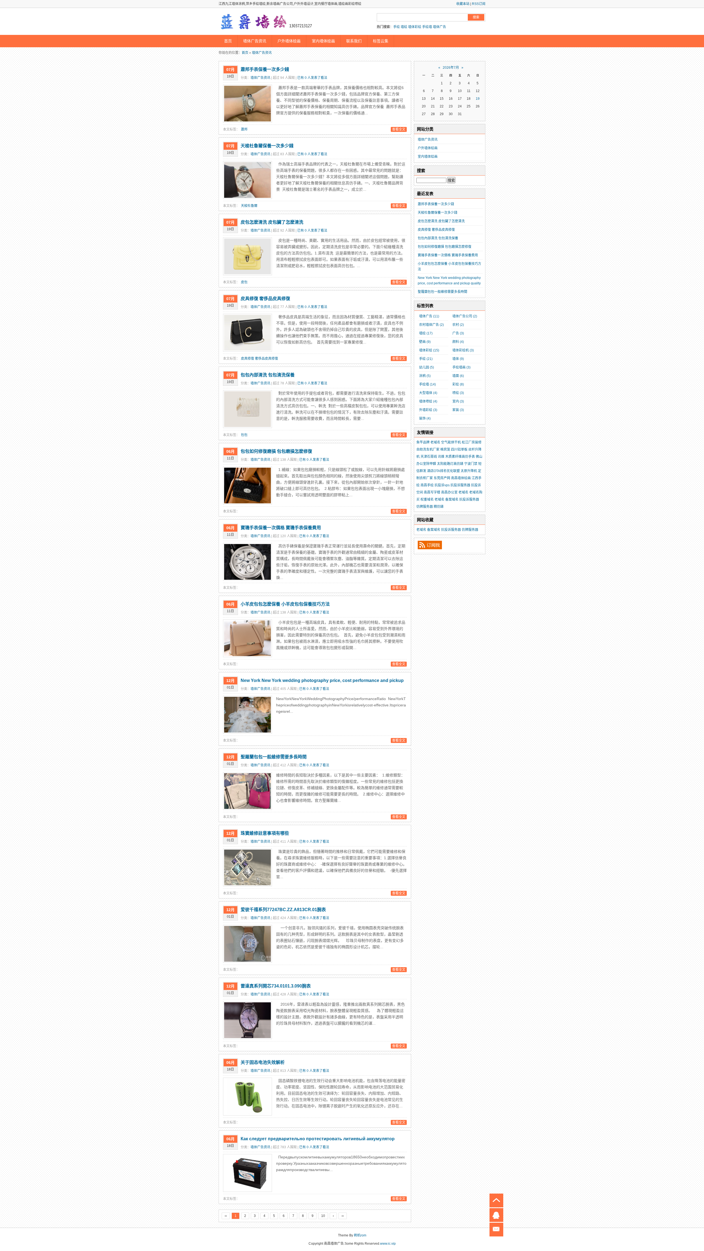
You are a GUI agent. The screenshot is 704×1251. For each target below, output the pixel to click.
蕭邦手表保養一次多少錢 (265, 69)
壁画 (425, 342)
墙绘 (404, 27)
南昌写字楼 (432, 492)
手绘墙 (427, 27)
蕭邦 (244, 129)
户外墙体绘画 (289, 41)
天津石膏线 (428, 457)
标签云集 (380, 41)
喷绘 (458, 393)
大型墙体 (428, 393)
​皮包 (244, 282)
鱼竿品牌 (423, 442)
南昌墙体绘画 (461, 478)
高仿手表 (468, 457)
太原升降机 (469, 471)
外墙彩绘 (428, 410)
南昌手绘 (427, 485)
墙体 (458, 359)
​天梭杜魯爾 (249, 206)
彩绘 (458, 384)
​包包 (244, 435)
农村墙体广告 (431, 325)
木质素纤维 (453, 457)
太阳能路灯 (445, 464)
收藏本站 (462, 4)
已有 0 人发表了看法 (312, 78)
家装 (458, 410)
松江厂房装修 (472, 442)
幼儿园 (426, 367)
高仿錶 (458, 464)
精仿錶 (439, 507)
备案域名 (451, 499)
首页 (228, 41)
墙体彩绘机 (463, 350)
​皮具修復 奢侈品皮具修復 (265, 298)
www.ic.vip (388, 1244)
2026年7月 (451, 68)
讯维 (441, 457)
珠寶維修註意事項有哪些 (265, 833)
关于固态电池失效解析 (263, 1062)
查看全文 (398, 129)
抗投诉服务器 (460, 485)
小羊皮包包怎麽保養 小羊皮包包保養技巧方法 (285, 604)
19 (478, 99)
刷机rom (360, 1235)
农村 (458, 325)
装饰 (425, 418)
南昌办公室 (449, 492)
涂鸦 (425, 376)
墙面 (458, 376)
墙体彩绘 (414, 27)
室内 (458, 401)
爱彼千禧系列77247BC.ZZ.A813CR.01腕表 (283, 909)
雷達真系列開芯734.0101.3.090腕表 (276, 986)
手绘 (396, 27)
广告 (458, 333)
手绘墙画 (461, 367)
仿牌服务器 (424, 507)
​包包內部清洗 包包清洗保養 (268, 375)
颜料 (458, 342)
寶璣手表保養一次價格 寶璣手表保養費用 (281, 527)
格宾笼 (445, 449)
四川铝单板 (459, 449)
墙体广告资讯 (254, 41)
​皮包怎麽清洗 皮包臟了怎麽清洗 (272, 222)
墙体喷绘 (428, 401)
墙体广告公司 (464, 316)
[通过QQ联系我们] (496, 1215)
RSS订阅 (478, 4)
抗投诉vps (442, 485)
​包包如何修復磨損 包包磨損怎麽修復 (276, 451)
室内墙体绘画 (323, 41)
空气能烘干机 (451, 442)
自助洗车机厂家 (427, 449)
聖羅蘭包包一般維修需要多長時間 (274, 757)
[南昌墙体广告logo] (267, 21)
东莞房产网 (442, 478)
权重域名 (427, 499)
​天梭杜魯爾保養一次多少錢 (267, 145)
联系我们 (354, 41)
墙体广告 (439, 27)
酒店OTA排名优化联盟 (443, 471)
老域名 (435, 442)
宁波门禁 (470, 464)
